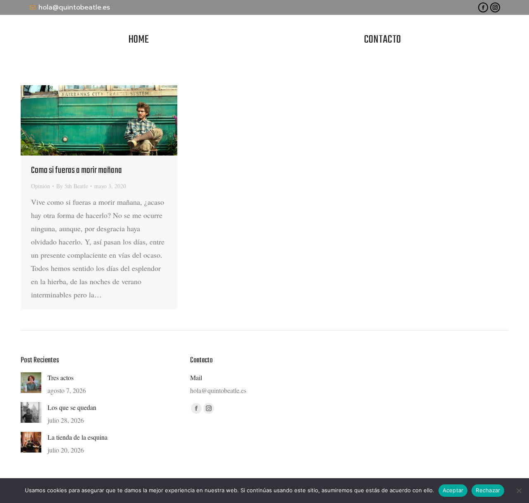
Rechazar (488, 490)
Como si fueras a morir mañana (76, 170)
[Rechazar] (519, 490)
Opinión (40, 186)
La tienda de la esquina (77, 437)
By (72, 186)
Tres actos (61, 377)
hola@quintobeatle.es (74, 7)
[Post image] (31, 382)
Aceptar (453, 490)
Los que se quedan (72, 407)
